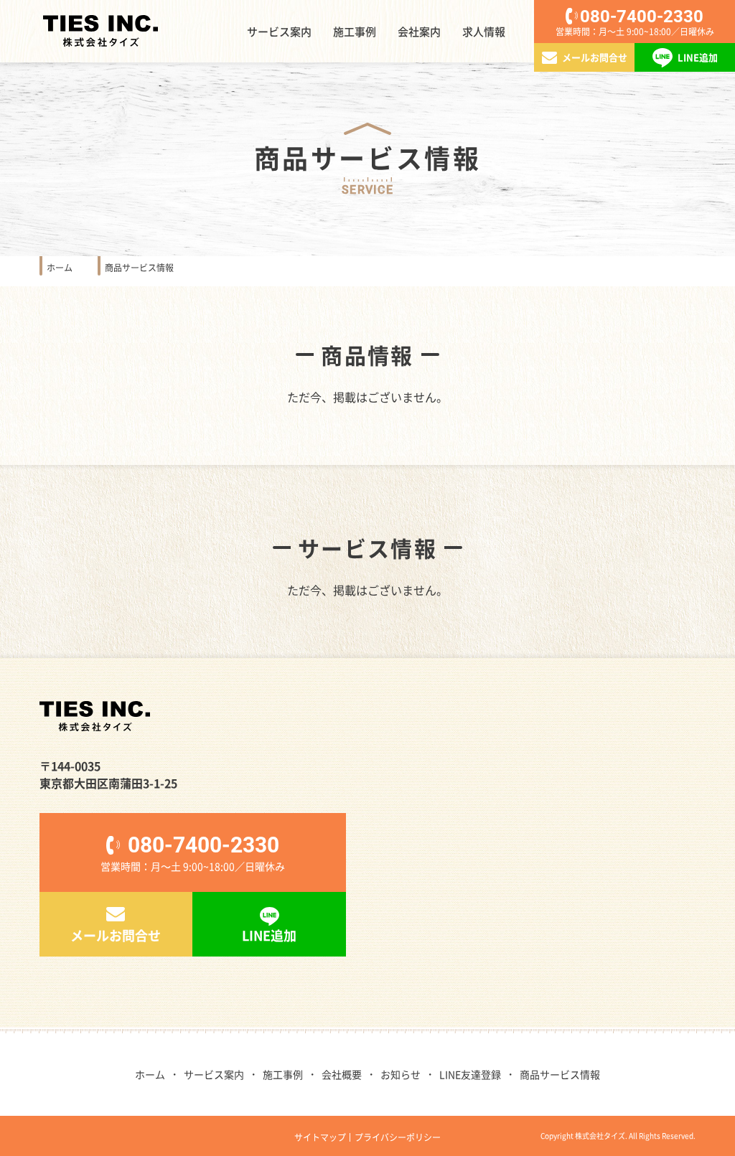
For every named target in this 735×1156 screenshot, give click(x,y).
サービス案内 (279, 31)
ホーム (150, 1074)
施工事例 (354, 31)
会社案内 (419, 31)
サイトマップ (320, 1137)
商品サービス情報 (560, 1074)
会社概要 (342, 1074)
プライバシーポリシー (398, 1137)
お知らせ (400, 1074)
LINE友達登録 (470, 1074)
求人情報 (483, 31)
